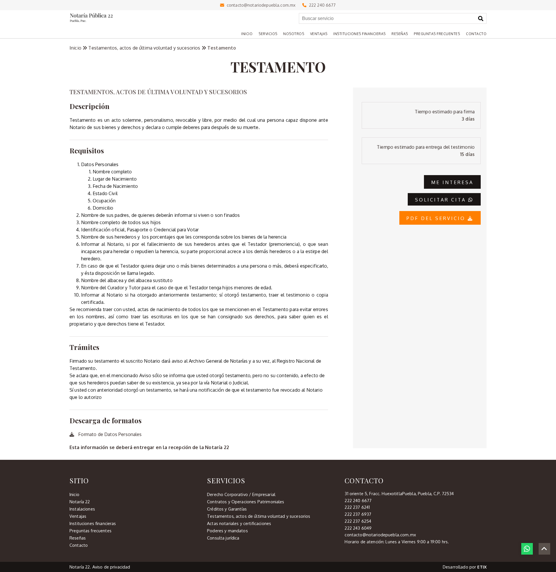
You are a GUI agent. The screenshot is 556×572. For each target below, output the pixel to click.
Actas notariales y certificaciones (239, 523)
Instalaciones (82, 508)
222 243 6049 (358, 528)
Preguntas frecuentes (90, 530)
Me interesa (452, 182)
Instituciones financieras (93, 523)
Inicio (76, 48)
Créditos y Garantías (227, 508)
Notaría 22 (80, 501)
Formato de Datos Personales (109, 434)
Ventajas (78, 516)
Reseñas (78, 537)
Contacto (79, 545)
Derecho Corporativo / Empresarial (241, 494)
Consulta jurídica (223, 537)
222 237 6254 (358, 521)
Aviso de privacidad (111, 566)
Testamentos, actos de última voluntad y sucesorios (144, 48)
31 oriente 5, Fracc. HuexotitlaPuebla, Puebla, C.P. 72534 (399, 493)
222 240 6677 (321, 5)
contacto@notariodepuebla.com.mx (259, 5)
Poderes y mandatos (227, 530)
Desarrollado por (465, 566)
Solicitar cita (441, 200)
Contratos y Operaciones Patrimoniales (245, 501)
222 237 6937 (358, 514)
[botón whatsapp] (527, 549)
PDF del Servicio (437, 218)
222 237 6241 (357, 507)
